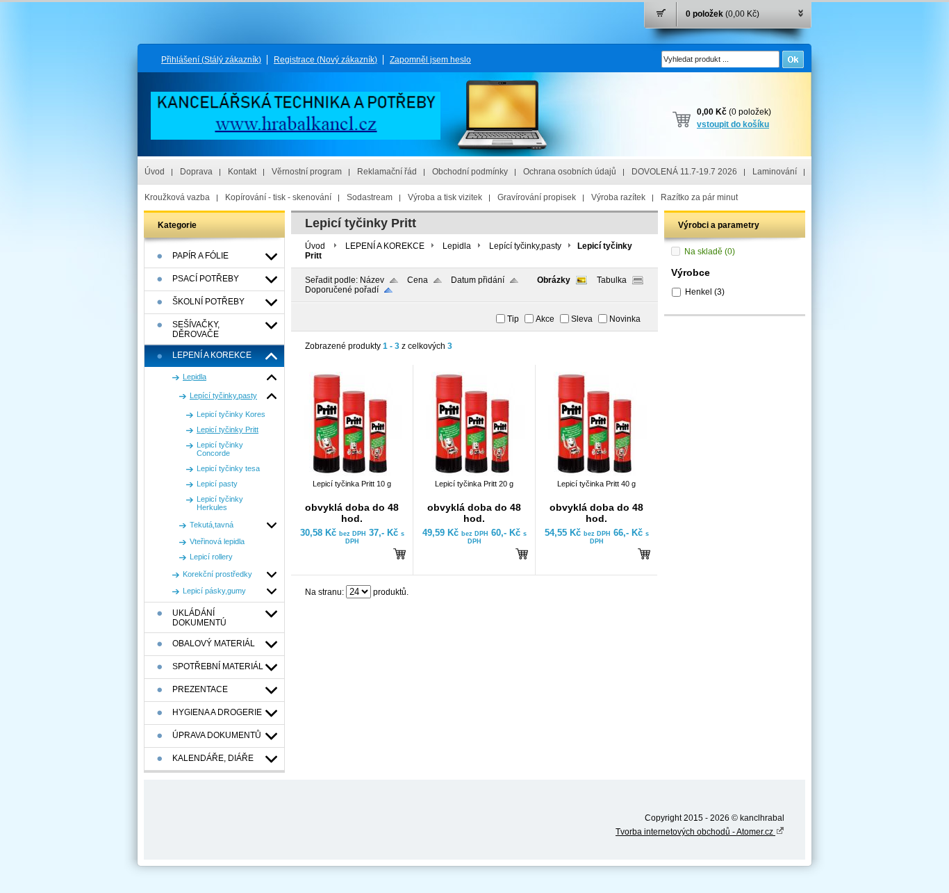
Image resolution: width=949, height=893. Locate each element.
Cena (417, 280)
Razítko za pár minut (699, 197)
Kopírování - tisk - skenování (278, 197)
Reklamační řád (387, 172)
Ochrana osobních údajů (569, 172)
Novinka (625, 319)
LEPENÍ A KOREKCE (384, 246)
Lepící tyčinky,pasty (525, 246)
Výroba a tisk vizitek (445, 197)
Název (372, 280)
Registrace (325, 60)
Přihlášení (211, 60)
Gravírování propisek (536, 197)
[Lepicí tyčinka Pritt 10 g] (350, 473)
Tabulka (612, 280)
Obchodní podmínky (470, 172)
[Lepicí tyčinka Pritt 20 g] (472, 473)
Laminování (774, 172)
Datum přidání (477, 280)
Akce (545, 319)
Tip (513, 319)
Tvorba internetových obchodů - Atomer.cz (695, 832)
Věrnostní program (307, 172)
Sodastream (370, 197)
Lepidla (457, 246)
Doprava (196, 172)
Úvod (155, 172)
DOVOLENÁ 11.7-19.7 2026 (684, 172)
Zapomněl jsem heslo (430, 60)
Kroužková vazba (177, 197)
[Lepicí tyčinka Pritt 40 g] (595, 473)
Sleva (582, 319)
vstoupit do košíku (733, 124)
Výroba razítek (618, 197)
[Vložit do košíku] (399, 553)
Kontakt (242, 172)
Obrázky (553, 280)
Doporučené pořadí (342, 290)
